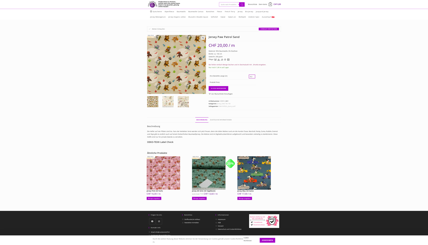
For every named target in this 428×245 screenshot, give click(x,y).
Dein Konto (263, 4)
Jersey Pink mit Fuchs (155, 191)
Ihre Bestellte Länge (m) (218, 76)
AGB (219, 223)
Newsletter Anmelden (191, 223)
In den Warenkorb (218, 88)
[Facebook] (152, 221)
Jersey (219, 104)
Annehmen (267, 240)
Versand (220, 226)
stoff (233, 106)
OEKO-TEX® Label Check (160, 142)
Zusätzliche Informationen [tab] (221, 120)
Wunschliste (252, 4)
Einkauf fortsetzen (269, 29)
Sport (230, 106)
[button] (203, 38)
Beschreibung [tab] (201, 120)
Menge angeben (154, 198)
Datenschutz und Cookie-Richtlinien (230, 229)
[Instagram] (159, 221)
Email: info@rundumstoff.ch (160, 232)
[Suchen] (242, 4)
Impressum (221, 219)
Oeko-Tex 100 (226, 104)
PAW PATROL (223, 106)
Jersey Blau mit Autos (245, 191)
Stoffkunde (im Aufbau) (192, 219)
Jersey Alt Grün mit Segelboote (203, 191)
